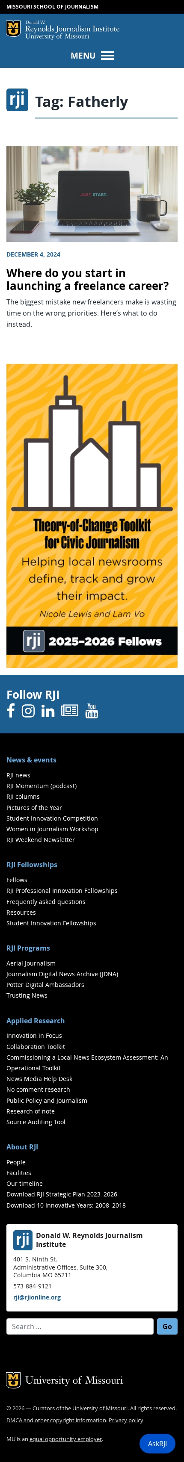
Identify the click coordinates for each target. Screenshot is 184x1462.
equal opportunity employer (66, 1439)
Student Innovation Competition (52, 818)
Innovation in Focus (34, 1035)
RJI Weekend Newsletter (40, 840)
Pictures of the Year (34, 807)
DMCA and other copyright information (56, 1420)
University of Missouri (57, 37)
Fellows (16, 880)
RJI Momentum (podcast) (41, 786)
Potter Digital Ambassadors (45, 985)
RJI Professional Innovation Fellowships (62, 890)
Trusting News (26, 995)
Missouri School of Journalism (52, 6)
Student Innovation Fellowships (51, 923)
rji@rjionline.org (37, 1297)
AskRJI (157, 1443)
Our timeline (24, 1183)
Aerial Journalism (31, 963)
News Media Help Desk (39, 1079)
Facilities (18, 1173)
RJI (72, 27)
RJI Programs (28, 948)
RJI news (18, 775)
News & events (31, 760)
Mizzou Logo (13, 29)
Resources (21, 912)
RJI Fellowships (31, 864)
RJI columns (23, 796)
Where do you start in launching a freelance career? (87, 280)
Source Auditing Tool (35, 1122)
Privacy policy (126, 1420)
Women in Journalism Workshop (52, 829)
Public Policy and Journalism (46, 1100)
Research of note (30, 1111)
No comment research (38, 1089)
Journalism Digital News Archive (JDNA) (62, 974)
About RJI (22, 1147)
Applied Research (35, 1020)
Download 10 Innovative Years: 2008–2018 (66, 1205)
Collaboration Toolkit (35, 1047)
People (16, 1162)
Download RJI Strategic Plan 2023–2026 (61, 1194)
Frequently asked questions (46, 902)
